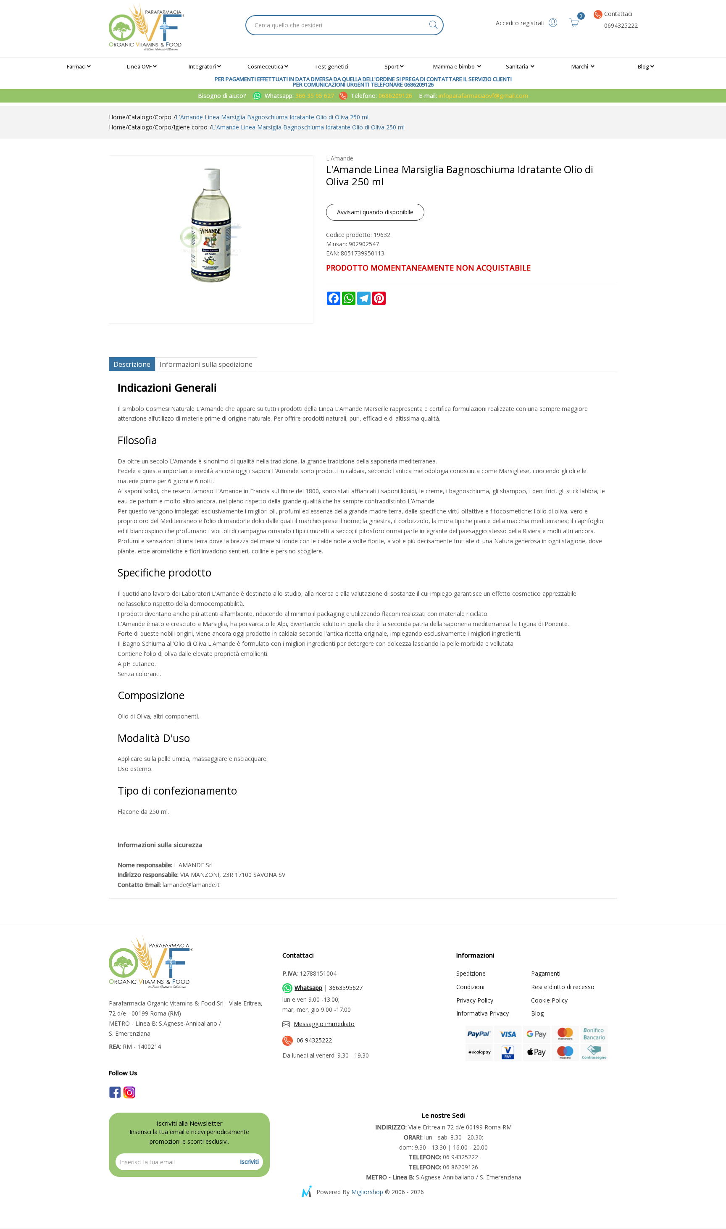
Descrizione (131, 364)
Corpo (163, 117)
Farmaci (76, 66)
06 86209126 (443, 1167)
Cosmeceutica (265, 66)
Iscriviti (249, 1162)
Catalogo (140, 117)
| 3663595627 (329, 988)
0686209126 (395, 96)
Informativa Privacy (482, 1013)
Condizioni (470, 987)
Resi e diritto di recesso (562, 987)
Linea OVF (139, 66)
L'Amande (339, 158)
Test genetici (331, 66)
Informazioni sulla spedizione (206, 364)
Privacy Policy (474, 1000)
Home (117, 117)
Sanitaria (517, 66)
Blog (643, 66)
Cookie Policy (549, 1000)
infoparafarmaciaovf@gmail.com (483, 96)
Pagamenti (545, 973)
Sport (391, 66)
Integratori (202, 66)
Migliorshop (367, 1192)
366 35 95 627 (315, 96)
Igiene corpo (191, 127)
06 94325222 (314, 1040)
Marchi (580, 66)
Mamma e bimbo (454, 66)
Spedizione (471, 973)
